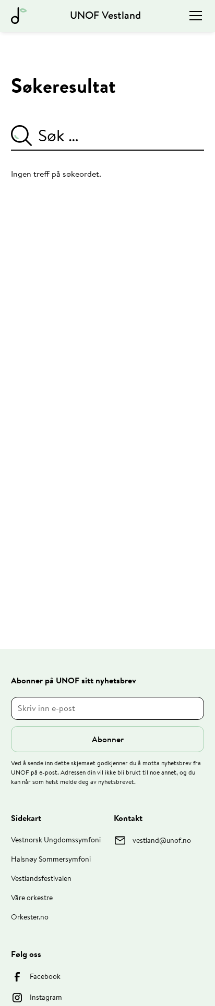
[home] (19, 15)
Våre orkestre (32, 897)
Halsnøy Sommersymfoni (51, 859)
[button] (193, 15)
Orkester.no (30, 917)
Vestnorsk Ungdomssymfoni (56, 840)
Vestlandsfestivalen (41, 878)
